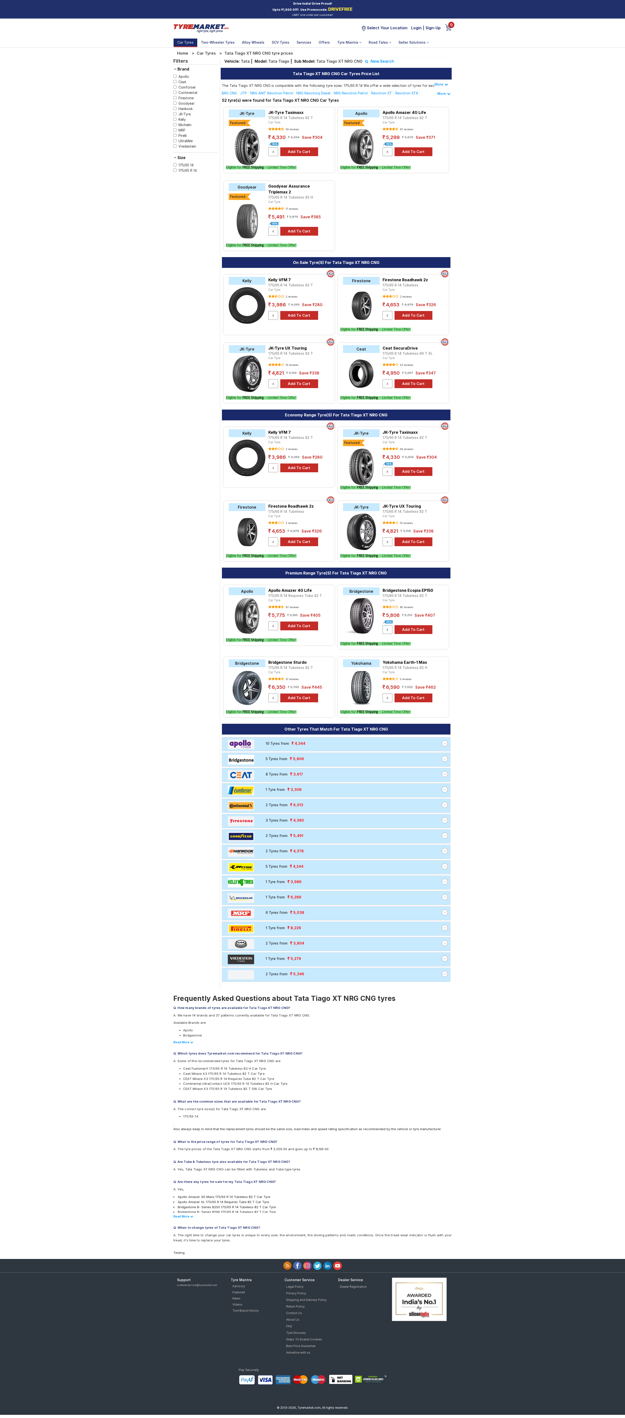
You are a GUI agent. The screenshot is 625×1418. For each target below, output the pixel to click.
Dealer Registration (353, 1286)
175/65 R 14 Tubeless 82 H (290, 197)
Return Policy (295, 1306)
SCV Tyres (280, 42)
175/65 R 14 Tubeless (400, 285)
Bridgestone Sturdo (287, 662)
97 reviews (406, 129)
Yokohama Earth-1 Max (405, 662)
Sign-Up (433, 27)
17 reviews (291, 208)
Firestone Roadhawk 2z (405, 279)
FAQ (289, 1326)
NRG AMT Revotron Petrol (271, 93)
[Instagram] (307, 1265)
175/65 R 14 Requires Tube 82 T (295, 595)
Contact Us (294, 1313)
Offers (324, 42)
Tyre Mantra (348, 42)
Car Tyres (185, 42)
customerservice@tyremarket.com (197, 1285)
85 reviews (406, 607)
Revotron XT (381, 93)
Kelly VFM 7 (279, 279)
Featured (238, 1292)
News (236, 1298)
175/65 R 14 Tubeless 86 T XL (408, 353)
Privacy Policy (296, 1293)
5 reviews (405, 679)
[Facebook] (297, 1265)
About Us (292, 1319)
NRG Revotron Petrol (351, 93)
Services (304, 42)
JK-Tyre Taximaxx (285, 112)
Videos (237, 1304)
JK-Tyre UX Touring (287, 348)
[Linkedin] (327, 1265)
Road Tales (379, 42)
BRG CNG (229, 93)
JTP (243, 93)
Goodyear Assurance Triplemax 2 (289, 189)
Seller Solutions (412, 42)
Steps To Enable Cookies (304, 1339)
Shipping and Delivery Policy (306, 1300)
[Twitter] (317, 1265)
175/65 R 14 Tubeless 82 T (290, 118)
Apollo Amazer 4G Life (404, 112)
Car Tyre (274, 122)
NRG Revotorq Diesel (313, 93)
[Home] (201, 28)
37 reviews (292, 679)
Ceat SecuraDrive (400, 348)
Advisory (238, 1286)
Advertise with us (298, 1352)
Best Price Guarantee (300, 1346)
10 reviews (291, 364)
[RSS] (287, 1265)
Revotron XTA (406, 93)
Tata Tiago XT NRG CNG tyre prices (258, 53)
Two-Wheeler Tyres (218, 42)
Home (182, 53)
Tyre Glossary (296, 1333)
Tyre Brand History (245, 1310)
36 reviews (292, 129)
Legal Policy (294, 1286)
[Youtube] (337, 1265)
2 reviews (291, 296)
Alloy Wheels (253, 42)
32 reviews (406, 364)
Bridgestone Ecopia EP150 (408, 590)
